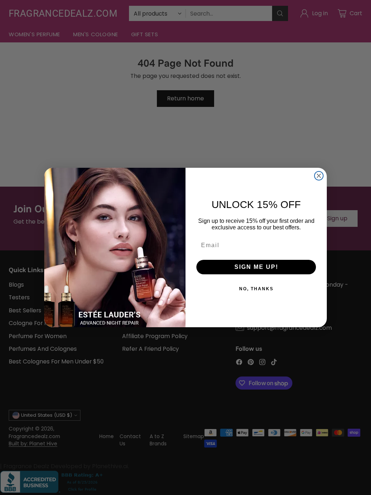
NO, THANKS (256, 288)
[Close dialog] (318, 175)
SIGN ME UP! (256, 267)
